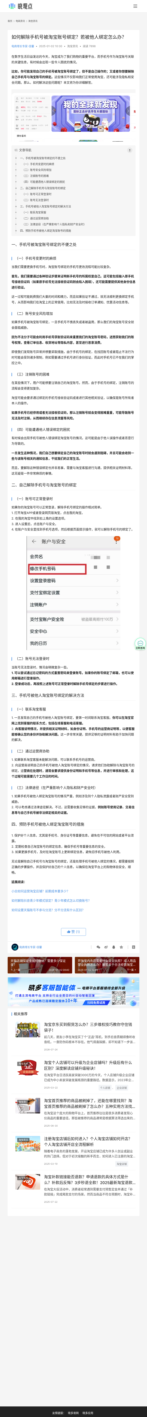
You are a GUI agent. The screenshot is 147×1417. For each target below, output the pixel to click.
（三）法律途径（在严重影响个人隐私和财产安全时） (54, 224)
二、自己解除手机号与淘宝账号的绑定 (43, 188)
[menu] (135, 6)
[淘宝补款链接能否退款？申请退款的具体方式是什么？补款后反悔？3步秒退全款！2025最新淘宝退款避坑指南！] (27, 1182)
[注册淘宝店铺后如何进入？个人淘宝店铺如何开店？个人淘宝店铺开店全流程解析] (27, 1144)
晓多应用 (87, 1412)
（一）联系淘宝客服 (34, 212)
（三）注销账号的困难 (35, 175)
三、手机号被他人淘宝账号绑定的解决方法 (45, 206)
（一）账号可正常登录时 (36, 194)
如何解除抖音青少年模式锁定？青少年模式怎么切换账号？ (51, 900)
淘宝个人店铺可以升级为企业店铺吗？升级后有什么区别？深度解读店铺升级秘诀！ (88, 1065)
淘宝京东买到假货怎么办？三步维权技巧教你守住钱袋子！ (88, 1027)
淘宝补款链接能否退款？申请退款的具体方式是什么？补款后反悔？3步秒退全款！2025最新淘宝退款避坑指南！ (88, 1180)
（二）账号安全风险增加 (36, 169)
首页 (10, 21)
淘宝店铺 (122, 1163)
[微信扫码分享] (98, 947)
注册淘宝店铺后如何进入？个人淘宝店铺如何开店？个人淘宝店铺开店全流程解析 (88, 1142)
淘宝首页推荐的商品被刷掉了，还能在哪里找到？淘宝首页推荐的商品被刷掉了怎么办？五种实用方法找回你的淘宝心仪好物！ (88, 1103)
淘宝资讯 (72, 46)
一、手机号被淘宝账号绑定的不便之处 (43, 158)
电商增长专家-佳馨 (22, 46)
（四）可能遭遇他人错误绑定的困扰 (43, 181)
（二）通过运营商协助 (35, 218)
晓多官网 (73, 1412)
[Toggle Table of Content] (129, 150)
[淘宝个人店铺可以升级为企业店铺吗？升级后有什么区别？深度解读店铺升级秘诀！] (27, 1067)
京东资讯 (23, 1025)
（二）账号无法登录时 (35, 200)
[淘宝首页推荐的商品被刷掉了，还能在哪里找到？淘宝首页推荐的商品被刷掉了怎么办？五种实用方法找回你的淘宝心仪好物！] (27, 1105)
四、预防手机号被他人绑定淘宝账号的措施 (45, 230)
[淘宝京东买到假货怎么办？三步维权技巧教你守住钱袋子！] (27, 1029)
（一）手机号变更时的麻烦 (38, 164)
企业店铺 (122, 1087)
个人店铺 (105, 1087)
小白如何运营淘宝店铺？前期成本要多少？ (40, 891)
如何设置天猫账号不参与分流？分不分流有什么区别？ (48, 910)
